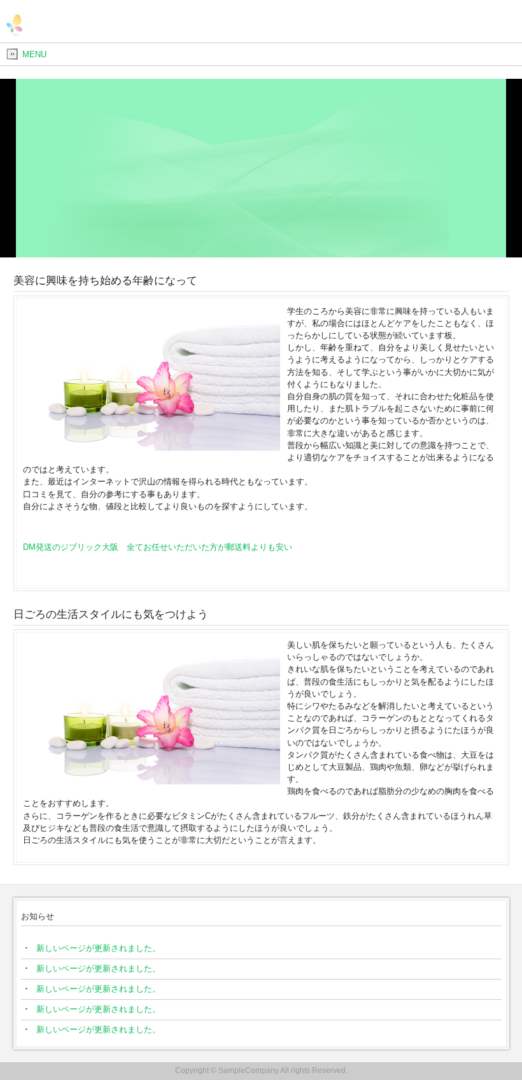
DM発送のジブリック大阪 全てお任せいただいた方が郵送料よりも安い (161, 547)
